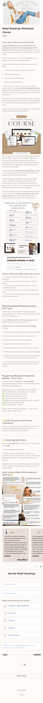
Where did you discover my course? (16, 601)
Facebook (12, 613)
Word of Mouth (13, 635)
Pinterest (11, 620)
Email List (11, 628)
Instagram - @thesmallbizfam (18, 606)
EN (22, 695)
